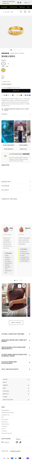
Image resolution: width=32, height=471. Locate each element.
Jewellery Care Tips (6, 414)
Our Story (4, 428)
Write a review (16, 322)
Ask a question (5, 190)
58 (13, 64)
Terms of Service (5, 419)
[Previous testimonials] (11, 280)
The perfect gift (5, 186)
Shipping (9, 87)
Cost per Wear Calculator (7, 433)
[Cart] (25, 11)
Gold (3, 70)
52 (3, 63)
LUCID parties (4, 426)
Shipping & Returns (6, 410)
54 (8, 63)
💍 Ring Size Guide (6, 81)
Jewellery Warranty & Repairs (8, 412)
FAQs (2, 417)
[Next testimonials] (21, 280)
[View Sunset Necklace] (24, 286)
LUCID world (4, 431)
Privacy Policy (4, 421)
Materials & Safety (5, 424)
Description (4, 114)
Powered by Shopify (15, 451)
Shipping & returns (6, 181)
